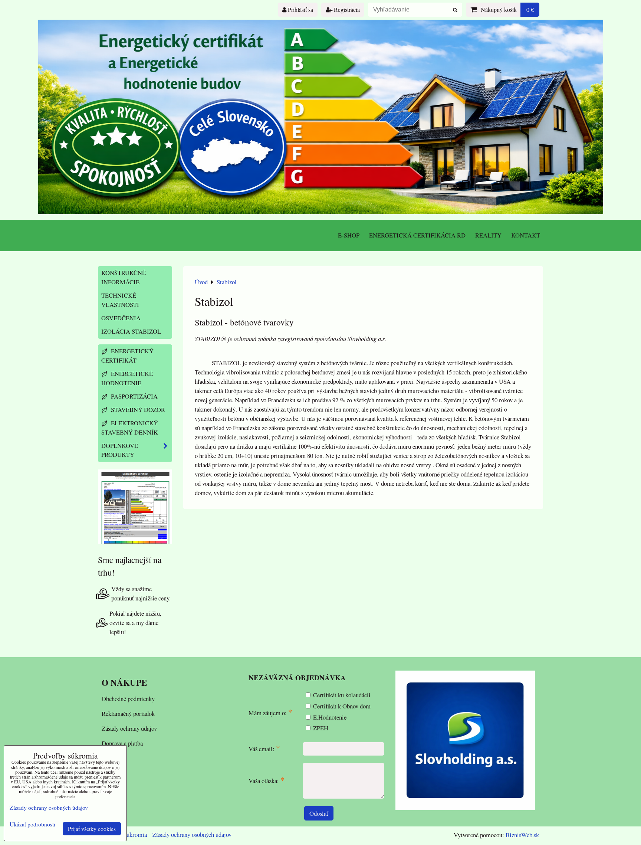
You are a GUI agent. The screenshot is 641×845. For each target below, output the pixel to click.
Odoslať (318, 813)
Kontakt (525, 235)
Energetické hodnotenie (127, 378)
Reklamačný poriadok (128, 713)
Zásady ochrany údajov (129, 728)
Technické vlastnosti (120, 300)
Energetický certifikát (127, 355)
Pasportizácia (133, 396)
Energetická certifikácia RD (417, 235)
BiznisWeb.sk (522, 835)
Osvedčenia (121, 318)
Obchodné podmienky (128, 698)
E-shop (348, 235)
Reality (488, 235)
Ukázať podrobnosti (32, 824)
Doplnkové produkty (119, 450)
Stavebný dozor (137, 409)
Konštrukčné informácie (123, 277)
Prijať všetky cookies (92, 828)
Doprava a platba (122, 743)
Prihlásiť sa (299, 9)
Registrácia (346, 9)
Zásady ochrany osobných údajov (191, 834)
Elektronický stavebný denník (129, 427)
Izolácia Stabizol (131, 331)
